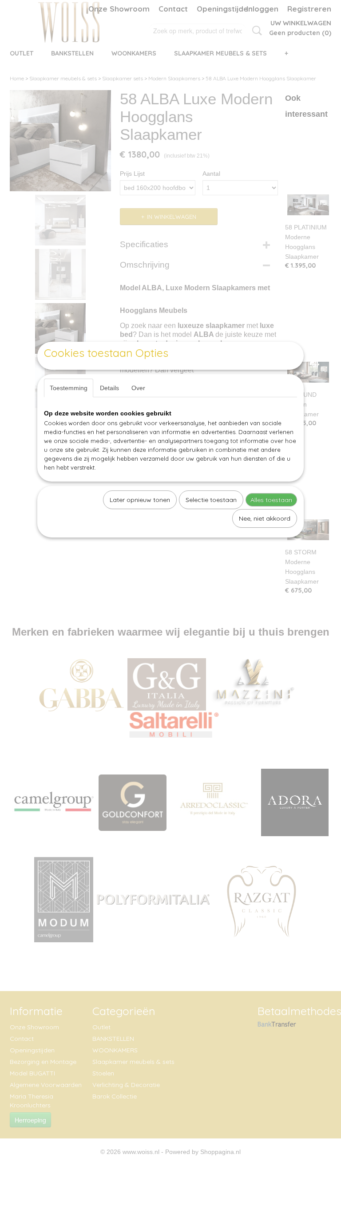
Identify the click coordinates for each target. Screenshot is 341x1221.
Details (109, 387)
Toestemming (68, 387)
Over (138, 387)
